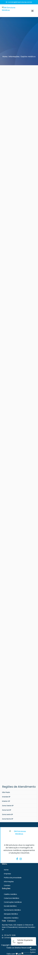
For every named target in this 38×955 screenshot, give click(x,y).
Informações (14, 56)
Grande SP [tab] (6, 797)
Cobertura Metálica (11, 898)
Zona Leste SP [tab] (7, 814)
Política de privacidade (12, 877)
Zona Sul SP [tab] (6, 810)
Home (4, 56)
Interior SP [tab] (6, 801)
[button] (32, 10)
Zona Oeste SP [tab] (7, 805)
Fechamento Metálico (12, 910)
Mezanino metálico (11, 918)
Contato (7, 885)
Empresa (7, 874)
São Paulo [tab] (6, 792)
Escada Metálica (10, 906)
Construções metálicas (13, 902)
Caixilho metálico (10, 894)
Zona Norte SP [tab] (7, 819)
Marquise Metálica (11, 914)
